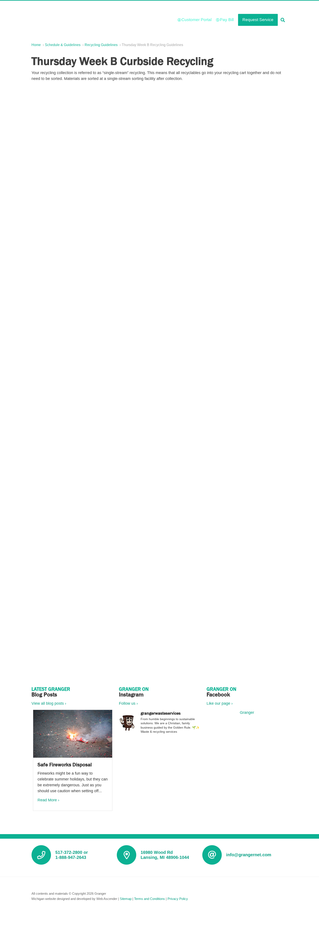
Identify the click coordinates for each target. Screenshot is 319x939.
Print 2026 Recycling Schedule (162, 405)
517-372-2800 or (71, 852)
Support (175, 7)
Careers (141, 7)
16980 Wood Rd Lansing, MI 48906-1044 (165, 855)
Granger (247, 712)
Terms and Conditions (149, 899)
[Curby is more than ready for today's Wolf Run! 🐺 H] (159, 762)
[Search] (283, 20)
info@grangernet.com (248, 854)
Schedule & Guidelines (206, 7)
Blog (158, 7)
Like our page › (220, 703)
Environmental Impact (248, 7)
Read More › (48, 800)
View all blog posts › (48, 703)
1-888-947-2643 (70, 857)
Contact (278, 7)
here (64, 384)
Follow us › (128, 703)
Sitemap (126, 899)
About (123, 7)
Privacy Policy (178, 899)
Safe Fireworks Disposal (65, 764)
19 (185, 529)
